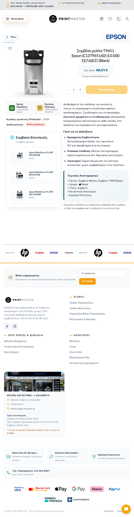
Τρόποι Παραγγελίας (81, 302)
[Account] (127, 18)
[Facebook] (7, 326)
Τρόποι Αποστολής (80, 308)
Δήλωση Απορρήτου (15, 341)
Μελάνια (74, 341)
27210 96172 (17, 404)
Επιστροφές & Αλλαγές (82, 319)
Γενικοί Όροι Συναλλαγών (19, 346)
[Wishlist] (110, 18)
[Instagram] (15, 326)
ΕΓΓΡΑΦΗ (87, 281)
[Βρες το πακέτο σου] (101, 18)
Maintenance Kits (79, 357)
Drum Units (75, 352)
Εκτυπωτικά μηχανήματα (84, 363)
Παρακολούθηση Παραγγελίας (87, 313)
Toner (72, 346)
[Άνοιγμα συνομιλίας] (126, 509)
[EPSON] (116, 37)
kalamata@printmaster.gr (23, 409)
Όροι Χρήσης (11, 352)
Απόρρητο (109, 511)
